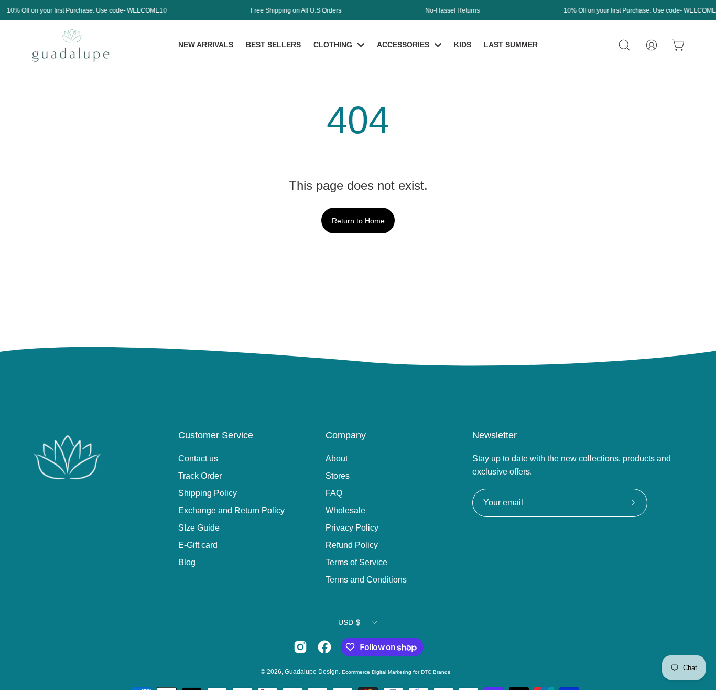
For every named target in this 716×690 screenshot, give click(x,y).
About (337, 458)
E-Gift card (198, 545)
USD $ (349, 622)
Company (346, 435)
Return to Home (358, 221)
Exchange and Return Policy (231, 510)
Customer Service (215, 435)
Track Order (200, 475)
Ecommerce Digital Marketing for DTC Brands (396, 672)
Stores (338, 475)
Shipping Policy (207, 493)
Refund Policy (352, 545)
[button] (624, 45)
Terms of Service (356, 562)
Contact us (198, 458)
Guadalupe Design (312, 671)
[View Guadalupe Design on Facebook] (324, 647)
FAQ (334, 493)
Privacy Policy (352, 527)
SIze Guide (199, 527)
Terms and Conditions (366, 579)
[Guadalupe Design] (70, 45)
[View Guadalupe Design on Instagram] (300, 647)
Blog (187, 562)
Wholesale (345, 510)
